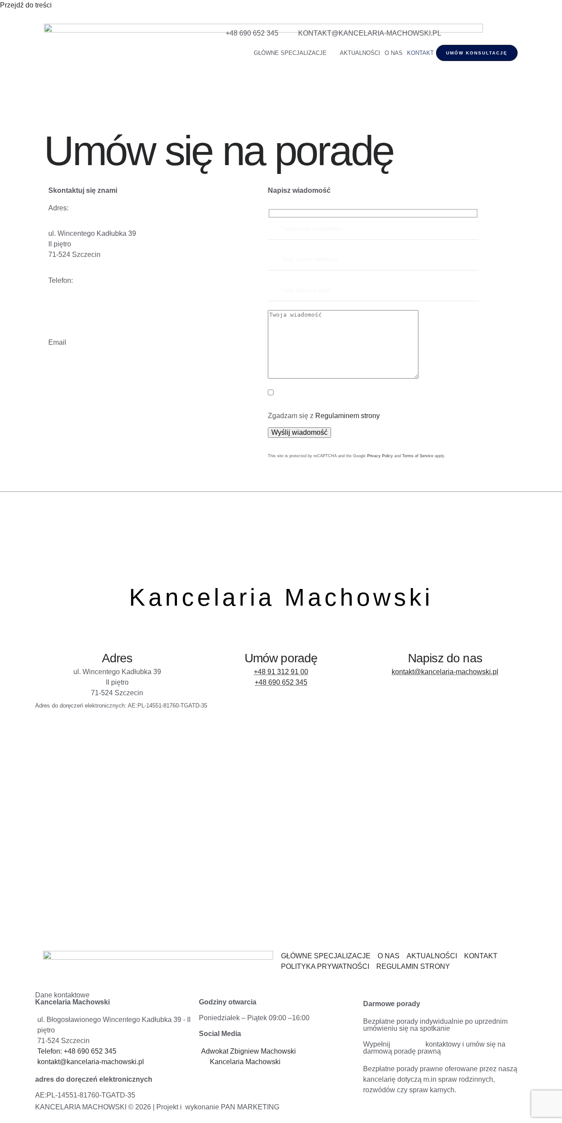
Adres (117, 658)
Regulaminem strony (347, 415)
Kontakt (420, 53)
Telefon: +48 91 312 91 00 (88, 306)
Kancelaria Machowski (281, 597)
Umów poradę (281, 658)
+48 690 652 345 (281, 682)
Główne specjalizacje (290, 53)
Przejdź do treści (26, 5)
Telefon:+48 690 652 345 (87, 316)
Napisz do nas (445, 658)
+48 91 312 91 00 (281, 671)
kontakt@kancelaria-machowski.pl (101, 368)
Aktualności (360, 53)
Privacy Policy (380, 456)
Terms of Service (417, 456)
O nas (394, 53)
